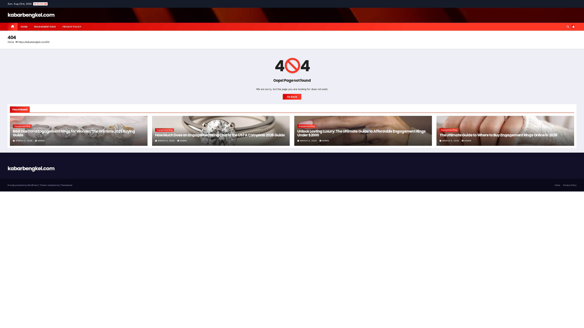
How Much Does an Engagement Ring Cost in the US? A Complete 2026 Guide (220, 135)
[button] (568, 26)
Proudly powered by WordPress (23, 185)
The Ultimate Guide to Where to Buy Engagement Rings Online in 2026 (498, 135)
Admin (41, 141)
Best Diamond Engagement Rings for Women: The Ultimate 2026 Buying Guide (74, 133)
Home (24, 26)
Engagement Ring (45, 26)
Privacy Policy (72, 26)
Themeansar (66, 185)
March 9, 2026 (24, 141)
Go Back (292, 96)
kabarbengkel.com (31, 15)
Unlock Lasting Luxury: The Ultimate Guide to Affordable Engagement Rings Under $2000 (361, 133)
